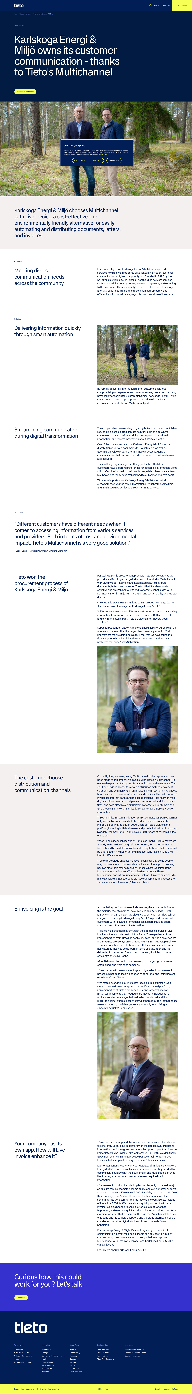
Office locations (76, 1372)
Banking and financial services (53, 1356)
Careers (73, 1359)
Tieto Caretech (103, 1353)
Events (72, 1365)
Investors (73, 1362)
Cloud (16, 1359)
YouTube (175, 1389)
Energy (45, 1353)
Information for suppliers (134, 1350)
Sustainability (75, 1353)
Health (44, 1359)
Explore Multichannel (25, 91)
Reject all (96, 160)
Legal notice (30, 1389)
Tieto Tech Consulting (105, 1359)
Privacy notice (19, 1389)
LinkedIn (158, 1389)
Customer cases (26, 14)
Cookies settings (114, 160)
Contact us (166, 5)
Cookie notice (41, 1389)
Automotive (46, 1350)
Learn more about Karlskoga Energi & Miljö (121, 1250)
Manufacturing (47, 1362)
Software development (23, 1356)
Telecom (45, 1372)
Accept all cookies (79, 160)
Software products (21, 1353)
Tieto (16, 14)
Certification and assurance (135, 1353)
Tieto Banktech (103, 1350)
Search (156, 5)
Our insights (74, 1368)
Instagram (166, 1389)
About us (73, 1350)
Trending (73, 1356)
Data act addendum (132, 1356)
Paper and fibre (48, 1365)
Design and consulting (22, 1362)
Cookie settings (53, 1389)
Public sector (47, 1368)
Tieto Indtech (102, 1356)
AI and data (18, 1350)
